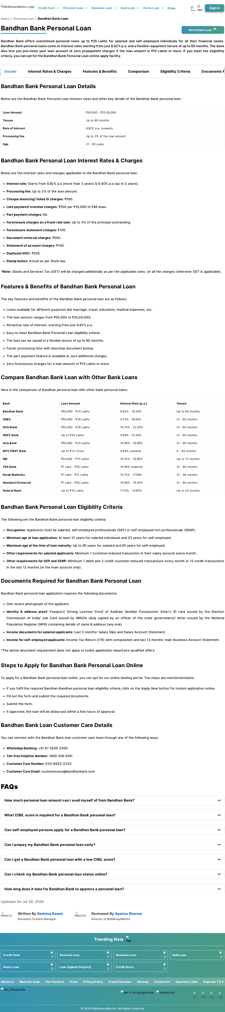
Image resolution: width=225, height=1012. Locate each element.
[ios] (173, 995)
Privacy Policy (93, 981)
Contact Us (162, 981)
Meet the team (29, 981)
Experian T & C (213, 981)
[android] (137, 995)
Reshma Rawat (50, 914)
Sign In (214, 8)
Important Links (187, 981)
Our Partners (55, 981)
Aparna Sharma (128, 914)
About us (7, 981)
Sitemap (143, 981)
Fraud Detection (120, 981)
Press (74, 981)
